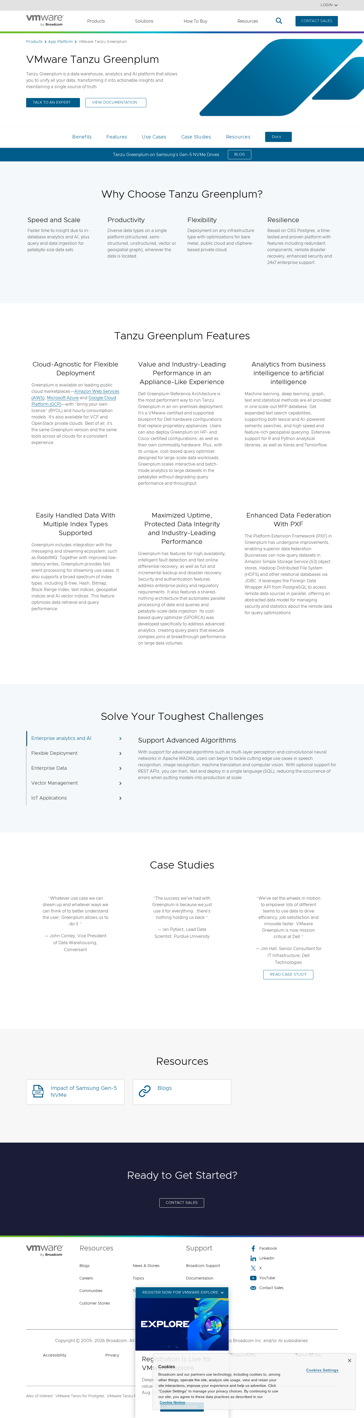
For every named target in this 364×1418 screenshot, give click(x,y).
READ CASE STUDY (288, 974)
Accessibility (54, 1355)
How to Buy (195, 21)
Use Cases (154, 137)
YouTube (267, 1278)
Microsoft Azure (63, 398)
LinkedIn (266, 1258)
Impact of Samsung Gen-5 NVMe (84, 1092)
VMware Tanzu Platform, (128, 1396)
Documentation (199, 1278)
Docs (276, 137)
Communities (91, 1291)
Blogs (164, 1088)
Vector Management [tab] (54, 783)
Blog (239, 154)
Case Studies (196, 137)
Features (116, 137)
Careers (86, 1278)
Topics (138, 1278)
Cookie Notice (172, 1402)
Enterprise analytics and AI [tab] (61, 738)
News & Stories (146, 1266)
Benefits (82, 137)
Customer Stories (94, 1303)
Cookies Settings (322, 1370)
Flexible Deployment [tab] (54, 753)
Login (327, 5)
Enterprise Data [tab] (49, 768)
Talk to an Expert (52, 102)
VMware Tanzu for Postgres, (80, 1396)
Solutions (144, 21)
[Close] (349, 1360)
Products (96, 21)
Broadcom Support (203, 1266)
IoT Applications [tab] (49, 798)
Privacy (112, 1355)
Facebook (268, 1248)
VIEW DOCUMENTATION (114, 102)
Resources (247, 21)
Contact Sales (271, 1288)
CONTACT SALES (316, 21)
